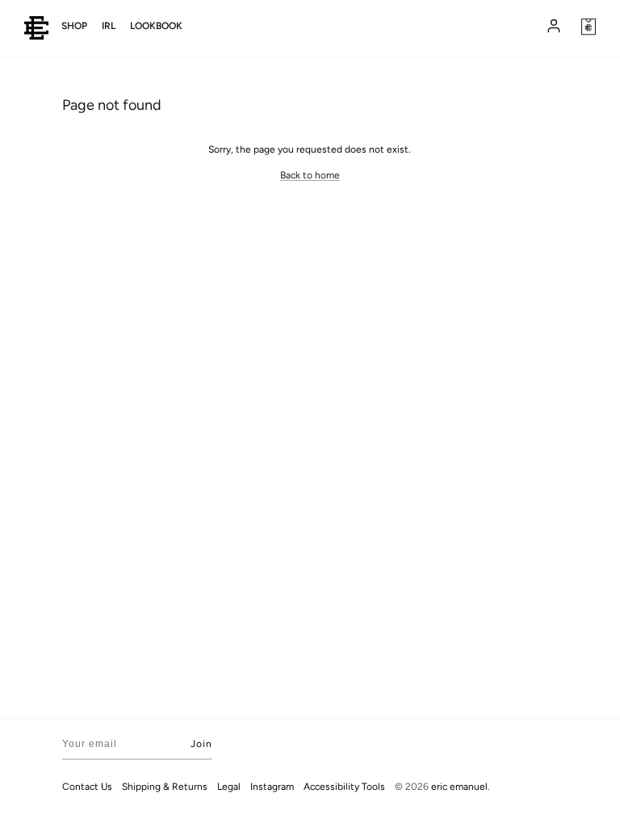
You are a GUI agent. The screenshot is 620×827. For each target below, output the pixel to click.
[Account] (552, 27)
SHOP (74, 25)
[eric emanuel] (36, 28)
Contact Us (87, 786)
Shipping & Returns (164, 786)
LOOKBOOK (156, 25)
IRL (108, 25)
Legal (229, 786)
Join (201, 743)
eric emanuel (459, 786)
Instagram (272, 786)
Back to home (310, 175)
